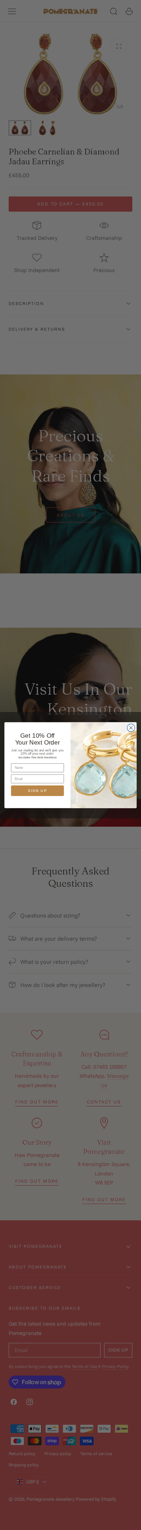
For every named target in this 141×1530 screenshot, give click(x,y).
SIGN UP (37, 790)
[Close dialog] (131, 728)
